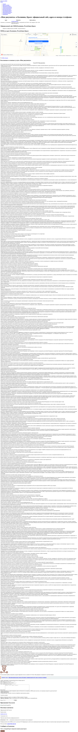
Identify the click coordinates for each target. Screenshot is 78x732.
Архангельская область (7, 8)
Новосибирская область (7, 12)
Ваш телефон (3, 682)
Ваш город (2, 683)
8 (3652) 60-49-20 (14, 21)
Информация (5, 14)
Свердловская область (7, 11)
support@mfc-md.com (11, 723)
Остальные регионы (7, 13)
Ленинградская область (7, 7)
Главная (4, 3)
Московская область (7, 6)
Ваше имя (2, 681)
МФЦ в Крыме (5, 57)
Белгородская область (7, 9)
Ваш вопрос (2, 689)
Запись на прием (6, 4)
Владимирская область (7, 10)
